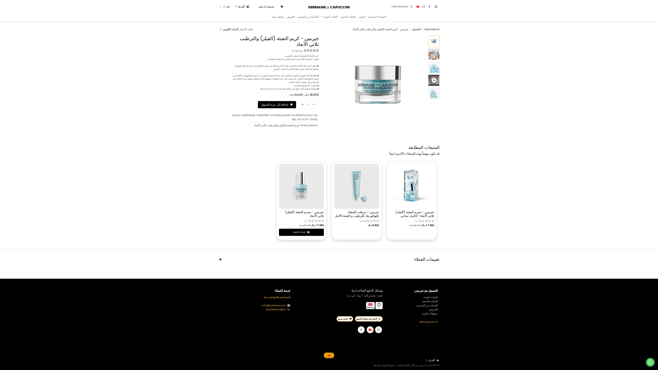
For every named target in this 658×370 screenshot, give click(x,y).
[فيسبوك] (429, 6)
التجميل (416, 29)
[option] (329, 201)
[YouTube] (417, 6)
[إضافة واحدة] (301, 104)
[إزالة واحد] (315, 104)
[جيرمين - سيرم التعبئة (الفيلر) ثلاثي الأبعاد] (301, 186)
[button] (436, 6)
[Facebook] (361, 329)
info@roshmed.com (274, 305)
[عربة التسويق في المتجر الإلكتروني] (281, 6)
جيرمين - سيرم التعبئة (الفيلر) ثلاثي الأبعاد (304, 214)
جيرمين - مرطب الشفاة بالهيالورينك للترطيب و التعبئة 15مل (357, 214)
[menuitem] (377, 17)
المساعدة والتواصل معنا (277, 297)
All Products (427, 322)
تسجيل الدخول (266, 6)
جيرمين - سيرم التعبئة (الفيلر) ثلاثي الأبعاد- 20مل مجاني (414, 214)
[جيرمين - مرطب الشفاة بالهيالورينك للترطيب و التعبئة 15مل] (356, 186)
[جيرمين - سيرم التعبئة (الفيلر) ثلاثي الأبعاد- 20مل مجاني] (411, 186)
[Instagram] (423, 6)
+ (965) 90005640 (276, 309)
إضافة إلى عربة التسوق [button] (275, 105)
